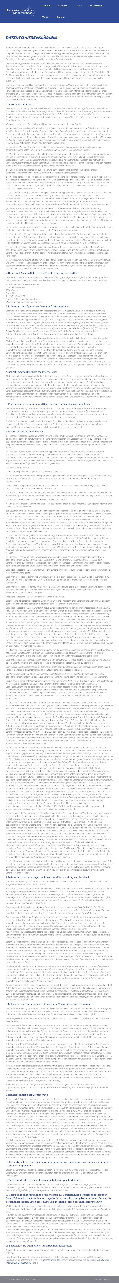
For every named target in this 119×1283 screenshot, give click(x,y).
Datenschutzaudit (51, 1260)
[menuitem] (45, 5)
